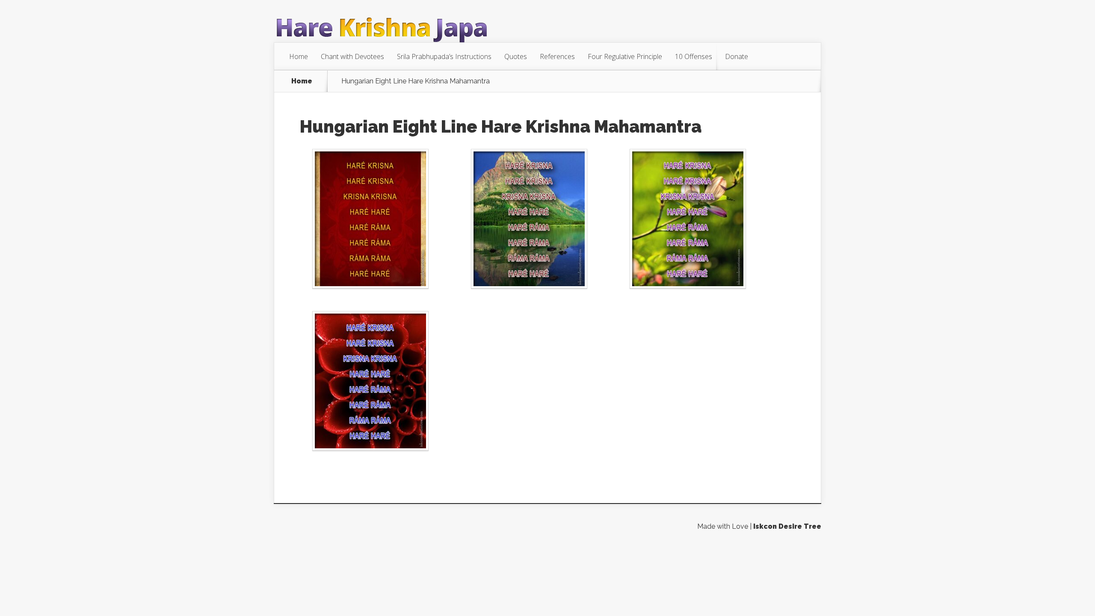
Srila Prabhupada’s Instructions (444, 56)
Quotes (515, 56)
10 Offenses (693, 56)
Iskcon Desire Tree (787, 526)
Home (298, 56)
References (557, 56)
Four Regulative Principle (625, 56)
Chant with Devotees (352, 56)
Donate (736, 56)
